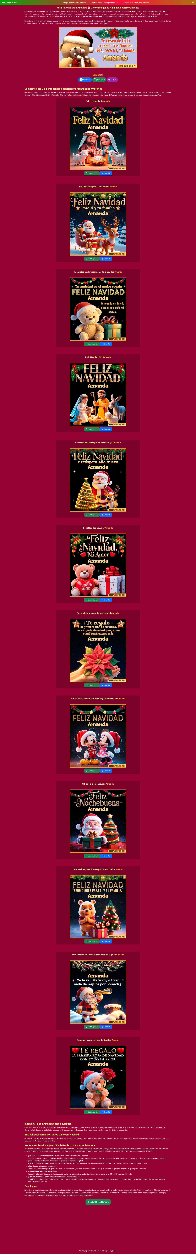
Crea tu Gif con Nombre (98, 1202)
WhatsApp (101, 80)
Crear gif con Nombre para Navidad (104, 3)
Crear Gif (106, 173)
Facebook (86, 80)
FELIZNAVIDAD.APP (9, 3)
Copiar (113, 80)
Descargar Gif (93, 173)
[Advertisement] (98, 1232)
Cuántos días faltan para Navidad (136, 3)
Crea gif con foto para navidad (74, 3)
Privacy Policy (107, 1251)
